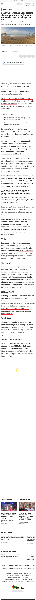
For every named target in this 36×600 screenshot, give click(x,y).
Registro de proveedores (14, 577)
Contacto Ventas (17, 573)
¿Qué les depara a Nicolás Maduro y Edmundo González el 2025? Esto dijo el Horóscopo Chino (26, 516)
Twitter (25, 56)
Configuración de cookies (8, 581)
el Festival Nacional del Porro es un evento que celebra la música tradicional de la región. (17, 168)
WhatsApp (33, 56)
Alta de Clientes (25, 575)
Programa (19, 5)
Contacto (8, 573)
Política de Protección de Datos (12, 579)
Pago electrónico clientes (13, 575)
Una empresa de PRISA (18, 587)
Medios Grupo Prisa (18, 591)
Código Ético (30, 581)
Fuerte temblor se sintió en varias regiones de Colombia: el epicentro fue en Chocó (12, 537)
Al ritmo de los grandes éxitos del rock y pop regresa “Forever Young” (9, 515)
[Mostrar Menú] (1, 4)
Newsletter (26, 573)
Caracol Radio (8, 4)
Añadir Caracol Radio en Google (14, 62)
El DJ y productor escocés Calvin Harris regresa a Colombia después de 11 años (11, 556)
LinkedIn (29, 56)
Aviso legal (25, 577)
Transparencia (21, 581)
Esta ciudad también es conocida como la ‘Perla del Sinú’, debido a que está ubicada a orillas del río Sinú (17, 101)
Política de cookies (27, 579)
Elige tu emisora (30, 5)
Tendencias (7, 9)
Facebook (21, 56)
